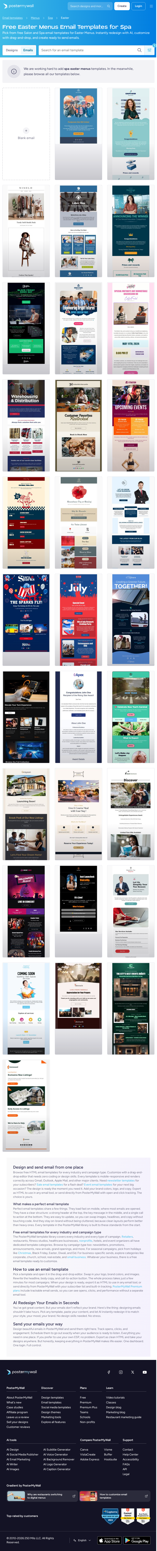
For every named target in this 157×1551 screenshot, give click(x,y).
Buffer (108, 1454)
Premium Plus (88, 1407)
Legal (126, 1474)
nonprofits (85, 1241)
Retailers (127, 1236)
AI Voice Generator (55, 1454)
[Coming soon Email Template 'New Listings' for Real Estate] (26, 814)
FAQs (126, 1464)
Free (83, 1397)
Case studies (15, 1407)
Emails (28, 50)
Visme (108, 1449)
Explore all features (53, 1422)
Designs (12, 50)
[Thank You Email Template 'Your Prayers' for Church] (78, 1008)
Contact (128, 1449)
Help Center (130, 1454)
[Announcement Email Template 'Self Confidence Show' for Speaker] (78, 911)
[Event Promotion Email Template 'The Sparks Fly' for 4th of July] (26, 620)
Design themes (51, 1412)
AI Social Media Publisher (22, 1454)
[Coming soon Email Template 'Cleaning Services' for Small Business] (26, 1008)
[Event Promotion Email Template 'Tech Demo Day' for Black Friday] (26, 328)
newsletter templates (121, 1180)
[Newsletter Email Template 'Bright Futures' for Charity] (78, 328)
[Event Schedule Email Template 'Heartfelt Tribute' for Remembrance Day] (78, 523)
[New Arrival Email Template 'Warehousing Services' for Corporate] (26, 425)
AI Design (13, 1449)
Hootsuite (110, 1459)
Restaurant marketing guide (123, 1417)
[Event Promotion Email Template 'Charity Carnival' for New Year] (131, 717)
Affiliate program (17, 1412)
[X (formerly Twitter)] (133, 1372)
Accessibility (131, 1459)
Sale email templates (50, 1184)
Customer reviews (18, 1427)
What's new (14, 1402)
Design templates (52, 1397)
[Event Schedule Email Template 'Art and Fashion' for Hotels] (131, 1008)
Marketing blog (115, 1412)
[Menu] (151, 6)
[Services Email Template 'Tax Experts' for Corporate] (131, 911)
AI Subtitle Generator (57, 1449)
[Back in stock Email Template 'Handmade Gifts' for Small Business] (78, 425)
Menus (35, 18)
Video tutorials (115, 1397)
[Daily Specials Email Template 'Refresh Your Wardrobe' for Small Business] (26, 231)
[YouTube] (145, 1372)
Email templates (12, 18)
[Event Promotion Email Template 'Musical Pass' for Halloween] (26, 911)
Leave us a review (18, 1417)
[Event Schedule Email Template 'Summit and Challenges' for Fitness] (131, 425)
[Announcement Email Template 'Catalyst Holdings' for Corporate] (131, 231)
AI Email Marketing (18, 1459)
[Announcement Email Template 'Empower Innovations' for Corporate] (131, 134)
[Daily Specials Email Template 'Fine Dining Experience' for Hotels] (78, 814)
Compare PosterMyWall (95, 1440)
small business (76, 1257)
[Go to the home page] (17, 6)
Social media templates (56, 1407)
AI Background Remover (58, 1459)
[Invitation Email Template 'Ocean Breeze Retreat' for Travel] (131, 814)
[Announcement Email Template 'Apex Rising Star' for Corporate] (78, 717)
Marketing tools (51, 1417)
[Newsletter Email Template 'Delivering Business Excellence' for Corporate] (131, 523)
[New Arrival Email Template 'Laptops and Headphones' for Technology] (26, 717)
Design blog (113, 1407)
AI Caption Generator (57, 1469)
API (125, 1469)
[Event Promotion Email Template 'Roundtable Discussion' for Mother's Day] (131, 328)
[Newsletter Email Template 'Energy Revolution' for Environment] (131, 620)
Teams (84, 1412)
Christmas (24, 1253)
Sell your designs (17, 1422)
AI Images (13, 1469)
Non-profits (87, 1422)
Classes (111, 1402)
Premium (85, 1402)
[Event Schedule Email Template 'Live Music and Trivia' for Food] (26, 523)
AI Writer (12, 1464)
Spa (50, 18)
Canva (84, 1449)
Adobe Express (89, 1459)
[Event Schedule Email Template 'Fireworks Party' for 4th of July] (78, 620)
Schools (85, 1417)
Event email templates (98, 1184)
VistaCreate (87, 1454)
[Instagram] (121, 1372)
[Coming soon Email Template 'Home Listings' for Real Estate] (26, 1106)
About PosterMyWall (19, 1397)
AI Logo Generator (55, 1464)
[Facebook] (109, 1372)
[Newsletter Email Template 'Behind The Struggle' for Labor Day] (78, 231)
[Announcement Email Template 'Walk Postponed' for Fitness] (78, 134)
